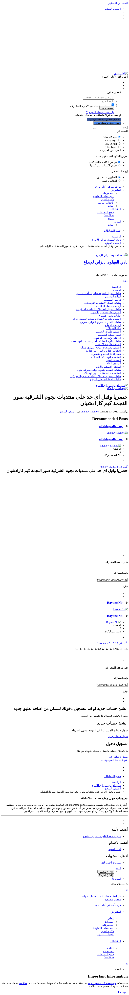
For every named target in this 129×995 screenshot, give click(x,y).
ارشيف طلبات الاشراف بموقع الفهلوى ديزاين (96, 318)
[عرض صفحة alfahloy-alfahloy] (117, 388)
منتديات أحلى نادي (111, 862)
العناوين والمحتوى (107, 177)
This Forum (110, 143)
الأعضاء (117, 290)
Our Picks (109, 215)
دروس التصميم (112, 299)
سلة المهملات (113, 328)
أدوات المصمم (113, 296)
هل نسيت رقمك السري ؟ (100, 112)
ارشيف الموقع (113, 325)
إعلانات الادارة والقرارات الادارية (103, 350)
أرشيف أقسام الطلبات (108, 306)
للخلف (110, 918)
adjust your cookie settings (102, 983)
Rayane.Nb (115, 602)
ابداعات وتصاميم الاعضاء (107, 338)
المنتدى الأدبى (113, 360)
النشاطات (115, 209)
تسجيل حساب (113, 123)
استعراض (116, 189)
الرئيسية (116, 286)
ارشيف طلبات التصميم (108, 331)
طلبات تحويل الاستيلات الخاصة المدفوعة (98, 309)
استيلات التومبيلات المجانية (106, 357)
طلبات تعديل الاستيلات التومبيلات (102, 302)
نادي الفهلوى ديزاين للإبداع (105, 262)
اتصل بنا (116, 878)
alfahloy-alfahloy (90, 411)
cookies (23, 983)
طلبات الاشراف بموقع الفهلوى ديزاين (100, 322)
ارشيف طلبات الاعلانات (108, 344)
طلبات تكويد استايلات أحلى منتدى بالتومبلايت (96, 341)
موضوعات (111, 140)
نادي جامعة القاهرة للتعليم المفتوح (102, 836)
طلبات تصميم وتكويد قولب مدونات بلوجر (98, 369)
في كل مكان (110, 137)
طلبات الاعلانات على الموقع (105, 379)
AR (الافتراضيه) (106, 872)
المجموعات (108, 193)
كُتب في (114, 466)
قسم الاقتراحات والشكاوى (106, 353)
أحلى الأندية (115, 849)
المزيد (111, 205)
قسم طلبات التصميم (109, 334)
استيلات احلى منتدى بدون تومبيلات (102, 373)
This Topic (111, 147)
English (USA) (106, 875)
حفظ (125, 281)
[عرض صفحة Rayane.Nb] (120, 609)
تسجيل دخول (107, 108)
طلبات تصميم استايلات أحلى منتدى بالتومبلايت (95, 376)
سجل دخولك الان (118, 756)
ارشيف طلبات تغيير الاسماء (106, 312)
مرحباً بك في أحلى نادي (108, 186)
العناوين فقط (109, 180)
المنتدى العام (114, 363)
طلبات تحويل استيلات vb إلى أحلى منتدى (98, 293)
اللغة (118, 868)
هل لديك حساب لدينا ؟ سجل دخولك (101, 88)
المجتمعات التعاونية (103, 196)
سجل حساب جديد (118, 736)
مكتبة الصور (107, 199)
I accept (123, 992)
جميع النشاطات (105, 212)
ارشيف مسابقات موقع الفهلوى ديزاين (100, 347)
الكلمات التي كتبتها (103, 162)
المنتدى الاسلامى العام (108, 366)
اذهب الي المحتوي (118, 3)
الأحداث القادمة (105, 202)
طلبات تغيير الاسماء (110, 315)
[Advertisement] (64, 45)
